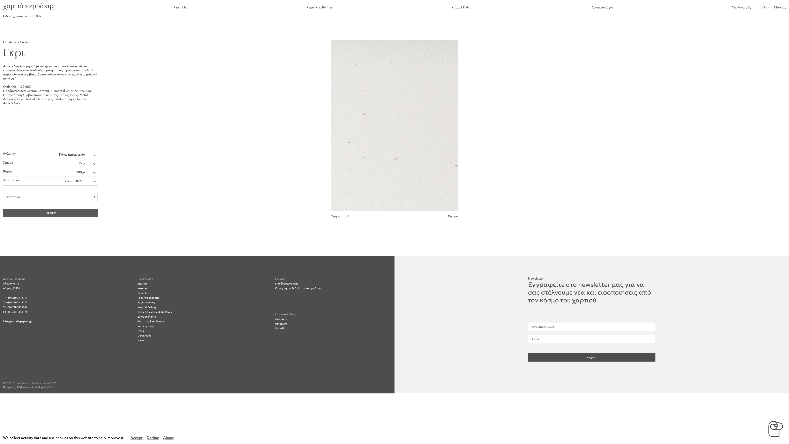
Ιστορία (142, 288)
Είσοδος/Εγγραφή (286, 283)
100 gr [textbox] (80, 172)
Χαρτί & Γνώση (461, 7)
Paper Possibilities (319, 7)
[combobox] (77, 154)
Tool (51, 387)
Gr (764, 7)
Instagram (281, 323)
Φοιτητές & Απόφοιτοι (151, 321)
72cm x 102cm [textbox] (75, 181)
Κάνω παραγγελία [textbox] (72, 155)
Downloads (144, 335)
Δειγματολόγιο (602, 7)
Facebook (281, 319)
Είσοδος (780, 7)
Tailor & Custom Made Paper (154, 312)
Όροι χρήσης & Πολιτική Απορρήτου (298, 288)
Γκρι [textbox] (82, 163)
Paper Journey (146, 302)
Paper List (180, 7)
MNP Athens (24, 387)
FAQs (140, 331)
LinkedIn (280, 328)
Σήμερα (142, 283)
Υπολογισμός (741, 7)
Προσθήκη (50, 212)
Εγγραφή (591, 357)
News (140, 340)
